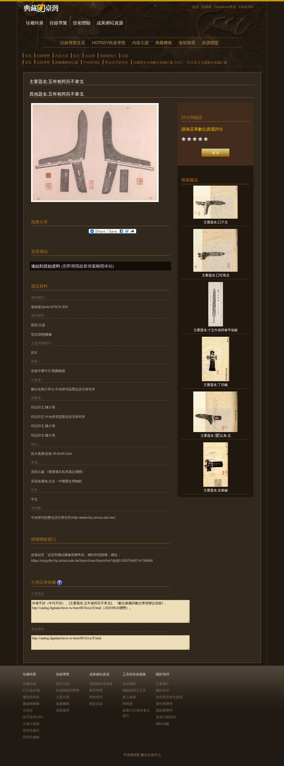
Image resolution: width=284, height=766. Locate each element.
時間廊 (128, 703)
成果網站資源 (110, 22)
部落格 (207, 6)
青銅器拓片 (108, 55)
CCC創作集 (31, 690)
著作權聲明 (164, 703)
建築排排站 (31, 696)
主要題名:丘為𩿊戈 (216, 435)
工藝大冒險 (31, 723)
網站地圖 (162, 723)
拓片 (76, 55)
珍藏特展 (35, 22)
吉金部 (90, 55)
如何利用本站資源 (169, 696)
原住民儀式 (31, 730)
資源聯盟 (210, 42)
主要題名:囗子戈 (216, 221)
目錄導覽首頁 (72, 42)
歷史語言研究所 (116, 62)
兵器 (124, 55)
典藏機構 (163, 42)
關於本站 (162, 690)
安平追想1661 (33, 716)
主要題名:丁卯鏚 (216, 384)
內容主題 (140, 42)
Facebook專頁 (225, 6)
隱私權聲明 (164, 710)
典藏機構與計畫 (66, 62)
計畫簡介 (162, 683)
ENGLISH (246, 6)
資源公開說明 (166, 716)
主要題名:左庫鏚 (216, 490)
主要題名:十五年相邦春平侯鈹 (216, 329)
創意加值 (96, 703)
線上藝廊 (129, 696)
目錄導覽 (58, 22)
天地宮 (28, 710)
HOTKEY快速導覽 (108, 42)
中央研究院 (91, 62)
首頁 (195, 6)
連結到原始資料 (45, 266)
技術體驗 (82, 22)
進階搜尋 (187, 42)
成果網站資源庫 (101, 683)
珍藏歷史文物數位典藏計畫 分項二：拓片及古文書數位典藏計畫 (180, 62)
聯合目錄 (62, 683)
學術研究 (96, 696)
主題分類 (62, 696)
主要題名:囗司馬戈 (215, 275)
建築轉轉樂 (31, 703)
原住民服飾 (31, 736)
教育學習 (96, 690)
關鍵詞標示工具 (134, 690)
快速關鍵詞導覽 (67, 690)
